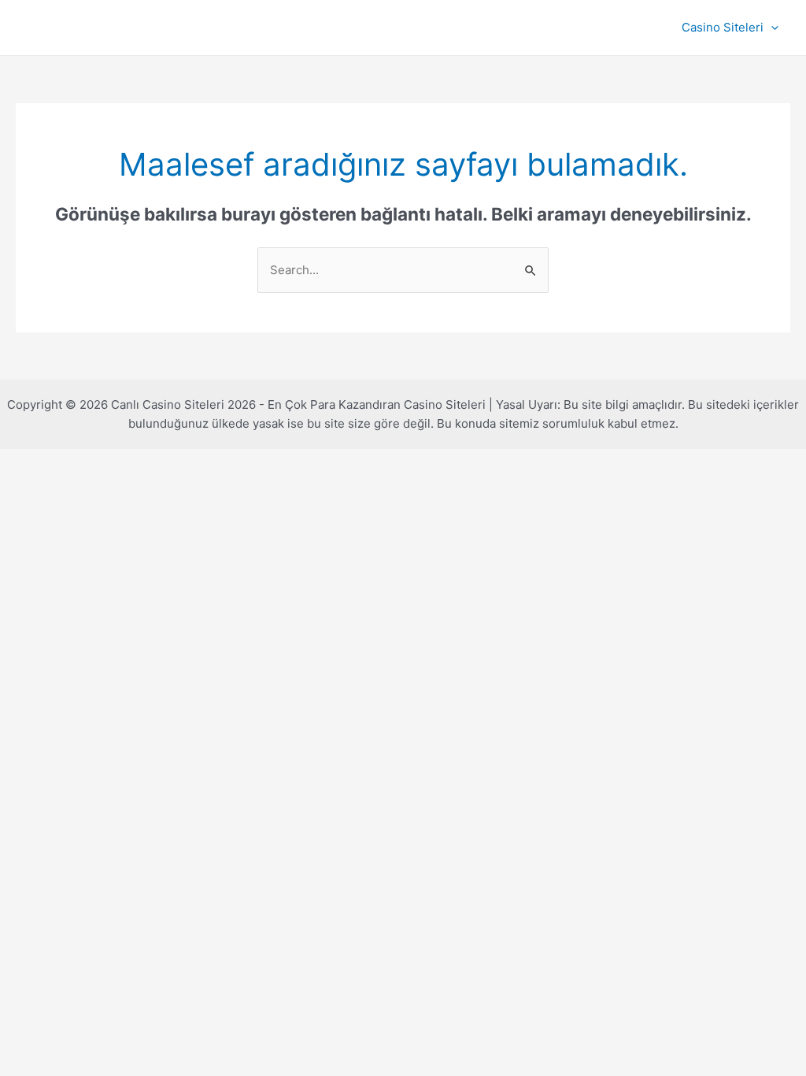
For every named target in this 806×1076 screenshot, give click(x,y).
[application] (770, 27)
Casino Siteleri (722, 27)
